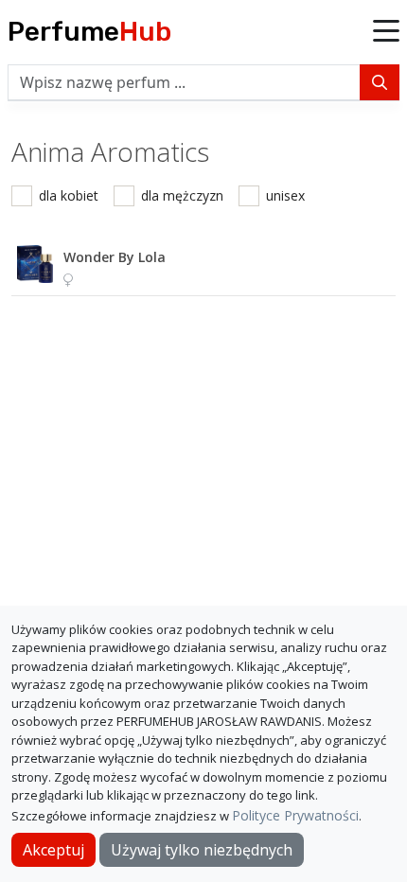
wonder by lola (114, 257)
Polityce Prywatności (295, 815)
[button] (386, 32)
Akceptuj (53, 849)
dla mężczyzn (182, 195)
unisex (285, 195)
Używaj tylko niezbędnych (201, 849)
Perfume (89, 31)
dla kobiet (68, 195)
